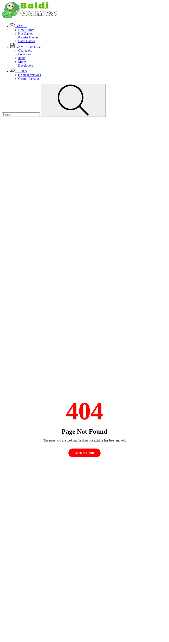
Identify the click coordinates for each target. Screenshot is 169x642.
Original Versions (29, 75)
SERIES (21, 71)
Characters (25, 50)
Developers (25, 65)
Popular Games (28, 37)
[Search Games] (73, 100)
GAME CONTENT (28, 47)
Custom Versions (29, 78)
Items (21, 58)
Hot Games (25, 33)
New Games (26, 30)
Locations (24, 54)
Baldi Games (26, 41)
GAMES (21, 26)
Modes (22, 61)
